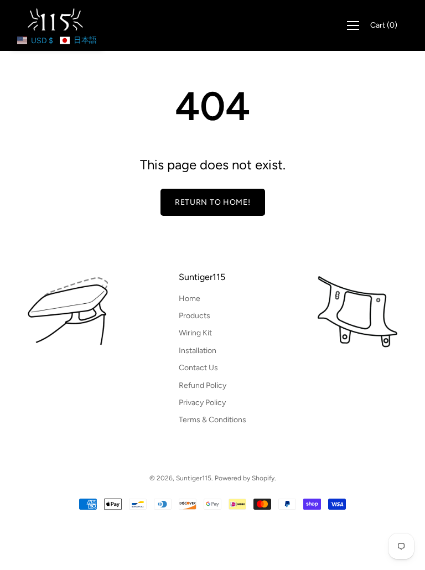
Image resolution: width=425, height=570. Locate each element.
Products (194, 315)
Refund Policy (202, 385)
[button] (57, 40)
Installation (197, 350)
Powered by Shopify (244, 478)
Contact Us (198, 367)
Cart (383, 25)
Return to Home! (213, 202)
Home (189, 298)
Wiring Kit (195, 333)
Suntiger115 (202, 277)
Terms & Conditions (212, 419)
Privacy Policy (202, 402)
